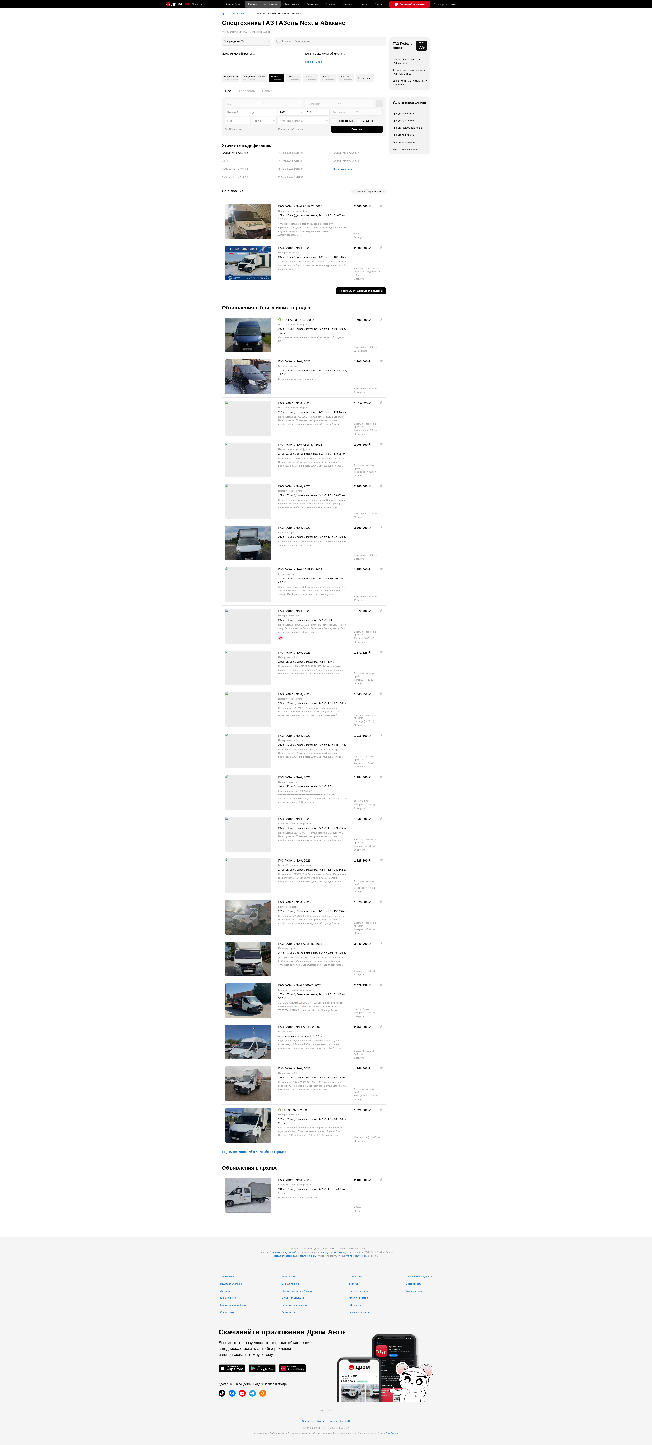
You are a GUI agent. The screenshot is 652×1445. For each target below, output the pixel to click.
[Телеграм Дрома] (252, 1393)
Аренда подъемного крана (407, 127)
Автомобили (233, 4)
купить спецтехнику (356, 1255)
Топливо (258, 120)
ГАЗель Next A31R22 (248, 177)
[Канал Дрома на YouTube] (242, 1393)
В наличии (368, 120)
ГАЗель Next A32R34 (248, 169)
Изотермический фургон (262, 53)
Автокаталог (288, 1312)
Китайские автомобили (233, 1305)
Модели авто (325, 1410)
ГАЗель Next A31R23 (303, 153)
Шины (363, 4)
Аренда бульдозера (404, 120)
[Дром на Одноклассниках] (262, 1393)
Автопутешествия (358, 1297)
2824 (248, 161)
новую (326, 1252)
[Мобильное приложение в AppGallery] (292, 1368)
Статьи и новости (358, 1290)
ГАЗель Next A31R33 (303, 161)
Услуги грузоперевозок (405, 149)
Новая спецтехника (285, 1255)
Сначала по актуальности (367, 191)
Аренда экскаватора (404, 142)
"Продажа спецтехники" (283, 1252)
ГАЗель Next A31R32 (248, 153)
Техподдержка (414, 1290)
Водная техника (290, 1283)
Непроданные (345, 120)
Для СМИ (345, 1421)
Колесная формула (291, 120)
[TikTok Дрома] (222, 1393)
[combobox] (246, 41)
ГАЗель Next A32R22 (359, 153)
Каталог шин (356, 1276)
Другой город (364, 78)
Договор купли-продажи (295, 1305)
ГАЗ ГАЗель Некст (402, 46)
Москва (198, 4)
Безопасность (413, 1283)
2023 (282, 112)
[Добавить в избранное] (381, 205)
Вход (445, 4)
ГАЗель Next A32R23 (359, 161)
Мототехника (289, 1276)
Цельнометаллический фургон (345, 53)
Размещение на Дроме (419, 1276)
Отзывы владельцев (293, 1297)
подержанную (340, 1252)
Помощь (320, 1421)
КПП (229, 120)
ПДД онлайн (355, 1305)
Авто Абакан (392, 1433)
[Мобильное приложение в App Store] (232, 1368)
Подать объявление (231, 1283)
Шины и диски (228, 1297)
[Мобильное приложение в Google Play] (262, 1368)
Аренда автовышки (403, 113)
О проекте (307, 1421)
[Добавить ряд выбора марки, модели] (379, 103)
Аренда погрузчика (403, 134)
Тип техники (339, 112)
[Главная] (177, 4)
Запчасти (312, 4)
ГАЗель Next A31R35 (303, 169)
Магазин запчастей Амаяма (297, 1290)
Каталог (347, 4)
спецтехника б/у (307, 1255)
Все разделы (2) (234, 41)
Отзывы (330, 4)
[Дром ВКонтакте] (232, 1393)
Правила (332, 1421)
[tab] (228, 93)
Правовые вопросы (359, 1312)
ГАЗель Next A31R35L (303, 177)
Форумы (353, 1283)
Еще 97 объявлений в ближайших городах (254, 1152)
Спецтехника (227, 1312)
